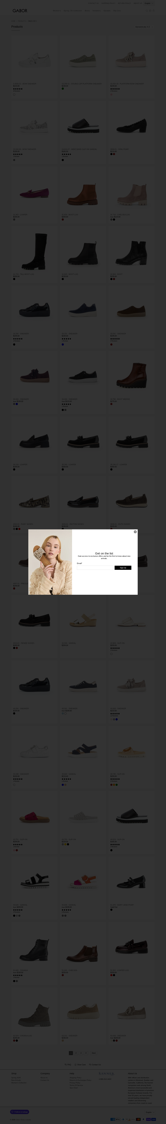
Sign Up (123, 568)
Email (79, 563)
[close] (135, 532)
